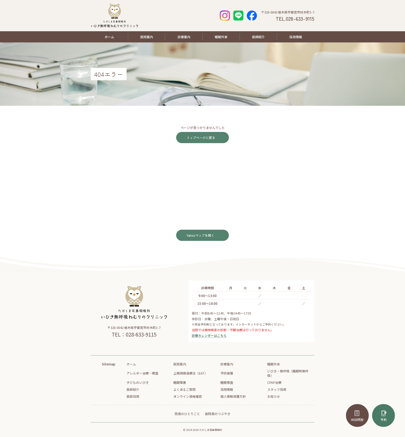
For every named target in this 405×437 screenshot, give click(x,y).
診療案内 (184, 37)
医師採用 (133, 396)
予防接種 (226, 373)
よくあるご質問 (184, 389)
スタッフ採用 (276, 389)
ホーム (109, 37)
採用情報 (295, 37)
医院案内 (146, 37)
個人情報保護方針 (233, 396)
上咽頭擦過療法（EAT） (190, 373)
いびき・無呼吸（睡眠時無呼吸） (287, 373)
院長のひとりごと (187, 413)
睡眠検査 (226, 382)
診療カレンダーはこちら (209, 335)
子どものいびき (138, 382)
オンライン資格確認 (187, 396)
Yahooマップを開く (200, 235)
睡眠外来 (221, 37)
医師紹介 (258, 37)
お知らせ (273, 396)
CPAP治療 (274, 382)
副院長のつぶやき (217, 413)
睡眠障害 (179, 382)
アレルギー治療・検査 (142, 373)
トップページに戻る (201, 137)
